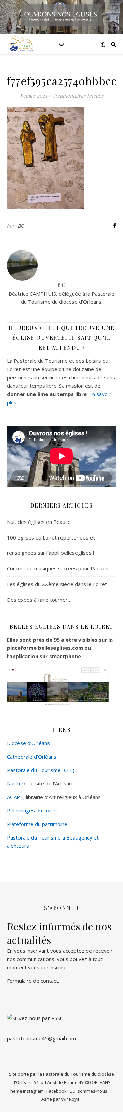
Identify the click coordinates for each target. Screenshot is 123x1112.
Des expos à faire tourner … (40, 599)
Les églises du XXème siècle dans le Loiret (57, 584)
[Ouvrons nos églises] (20, 44)
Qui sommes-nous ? (89, 1091)
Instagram (33, 1091)
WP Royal (71, 1099)
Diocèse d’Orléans (28, 743)
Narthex (16, 783)
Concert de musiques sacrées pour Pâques (57, 568)
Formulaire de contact (32, 980)
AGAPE (15, 797)
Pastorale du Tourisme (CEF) (40, 770)
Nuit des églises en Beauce (39, 521)
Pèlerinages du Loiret (32, 810)
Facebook (56, 1091)
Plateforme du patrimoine (37, 823)
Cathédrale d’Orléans (31, 756)
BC (21, 225)
